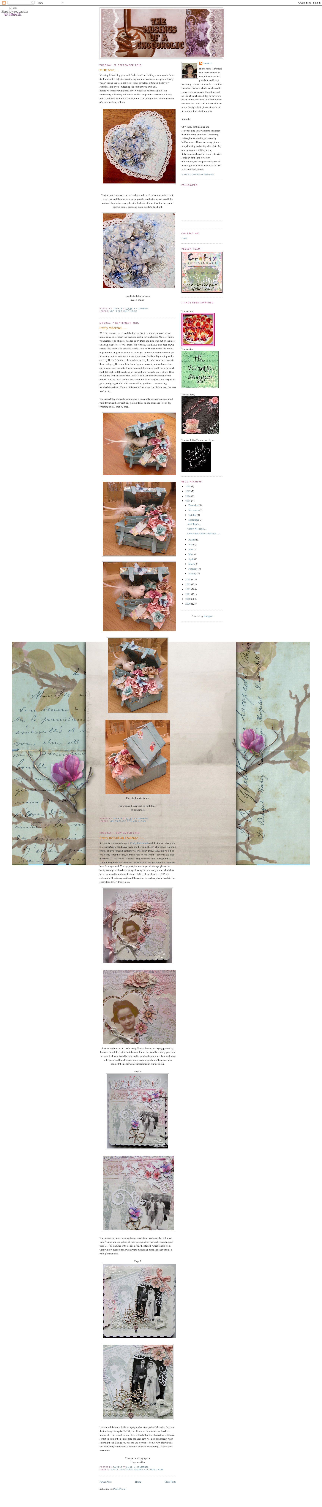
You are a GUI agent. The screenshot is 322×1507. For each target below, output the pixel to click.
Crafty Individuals (139, 843)
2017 (188, 491)
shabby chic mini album (148, 1470)
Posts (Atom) (119, 1488)
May (191, 554)
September (194, 519)
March (191, 563)
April (191, 559)
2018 (188, 486)
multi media (130, 311)
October (192, 514)
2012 (188, 589)
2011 (188, 594)
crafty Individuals (121, 1470)
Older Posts (170, 1481)
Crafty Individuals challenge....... (122, 838)
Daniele (207, 63)
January (192, 573)
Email (184, 238)
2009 (188, 603)
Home (138, 1481)
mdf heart (116, 311)
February (193, 568)
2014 (188, 579)
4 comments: (142, 1467)
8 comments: (142, 309)
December (193, 505)
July (190, 544)
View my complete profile (197, 174)
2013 (188, 584)
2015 (188, 501)
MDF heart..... (109, 70)
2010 (188, 598)
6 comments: (142, 818)
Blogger (208, 616)
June (191, 549)
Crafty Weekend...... (113, 328)
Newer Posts (106, 1481)
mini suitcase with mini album (128, 821)
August (192, 539)
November (193, 510)
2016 (188, 496)
